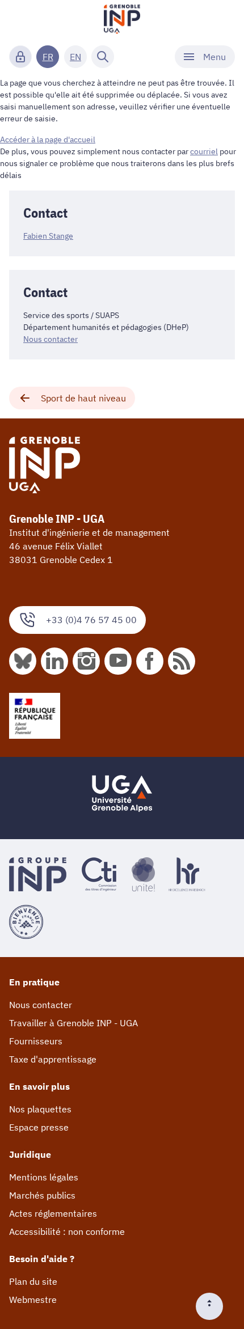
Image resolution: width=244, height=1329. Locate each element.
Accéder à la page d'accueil (47, 139)
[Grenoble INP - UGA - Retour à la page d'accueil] (122, 20)
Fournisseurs (35, 1041)
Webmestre (33, 1299)
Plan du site (33, 1281)
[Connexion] (20, 56)
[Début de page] (214, 1306)
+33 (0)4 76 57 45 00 (91, 619)
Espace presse (39, 1127)
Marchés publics (42, 1195)
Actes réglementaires (53, 1213)
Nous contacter (50, 339)
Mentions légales (43, 1177)
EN (75, 56)
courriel (204, 151)
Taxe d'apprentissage (52, 1059)
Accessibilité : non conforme (67, 1231)
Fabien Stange (48, 236)
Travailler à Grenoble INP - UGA (73, 1023)
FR (48, 56)
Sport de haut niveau (83, 398)
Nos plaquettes (40, 1109)
